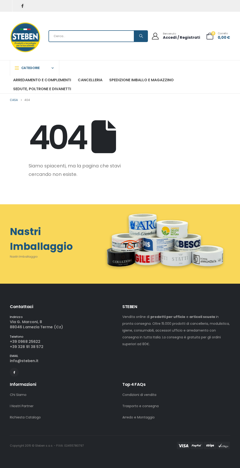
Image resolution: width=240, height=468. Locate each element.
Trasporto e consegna (140, 406)
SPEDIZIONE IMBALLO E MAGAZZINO (141, 80)
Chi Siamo (18, 394)
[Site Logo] (25, 37)
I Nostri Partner (22, 406)
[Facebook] (22, 6)
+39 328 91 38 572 (26, 346)
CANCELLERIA (90, 80)
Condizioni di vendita (139, 394)
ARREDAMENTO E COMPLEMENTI (42, 80)
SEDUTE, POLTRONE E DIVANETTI (42, 89)
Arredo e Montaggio (138, 417)
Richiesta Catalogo (25, 417)
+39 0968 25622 (25, 341)
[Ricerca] (140, 36)
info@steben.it (24, 361)
